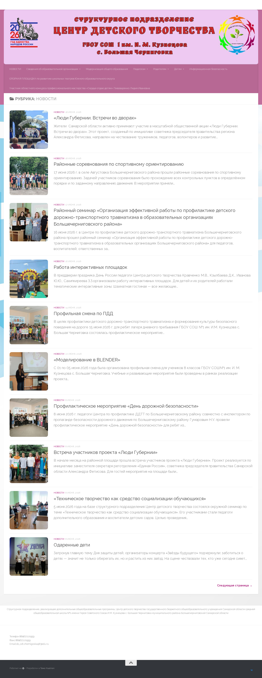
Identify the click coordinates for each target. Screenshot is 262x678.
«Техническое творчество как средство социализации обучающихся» (130, 498)
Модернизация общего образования (104, 4)
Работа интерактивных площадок (90, 267)
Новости (59, 112)
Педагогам (136, 4)
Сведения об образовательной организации (49, 4)
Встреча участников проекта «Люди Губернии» (105, 452)
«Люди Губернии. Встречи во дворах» (95, 118)
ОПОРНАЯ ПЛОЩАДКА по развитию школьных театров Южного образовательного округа (62, 78)
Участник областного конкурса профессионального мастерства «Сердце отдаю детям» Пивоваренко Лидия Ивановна (79, 88)
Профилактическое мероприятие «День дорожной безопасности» (126, 406)
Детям (175, 4)
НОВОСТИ (12, 4)
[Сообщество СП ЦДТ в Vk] (251, 670)
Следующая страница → (234, 585)
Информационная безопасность (205, 4)
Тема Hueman (47, 668)
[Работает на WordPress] (23, 668)
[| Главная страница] (24, 33)
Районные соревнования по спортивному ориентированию (119, 164)
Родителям (156, 4)
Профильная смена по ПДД (83, 313)
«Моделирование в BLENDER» (87, 360)
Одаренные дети (72, 545)
